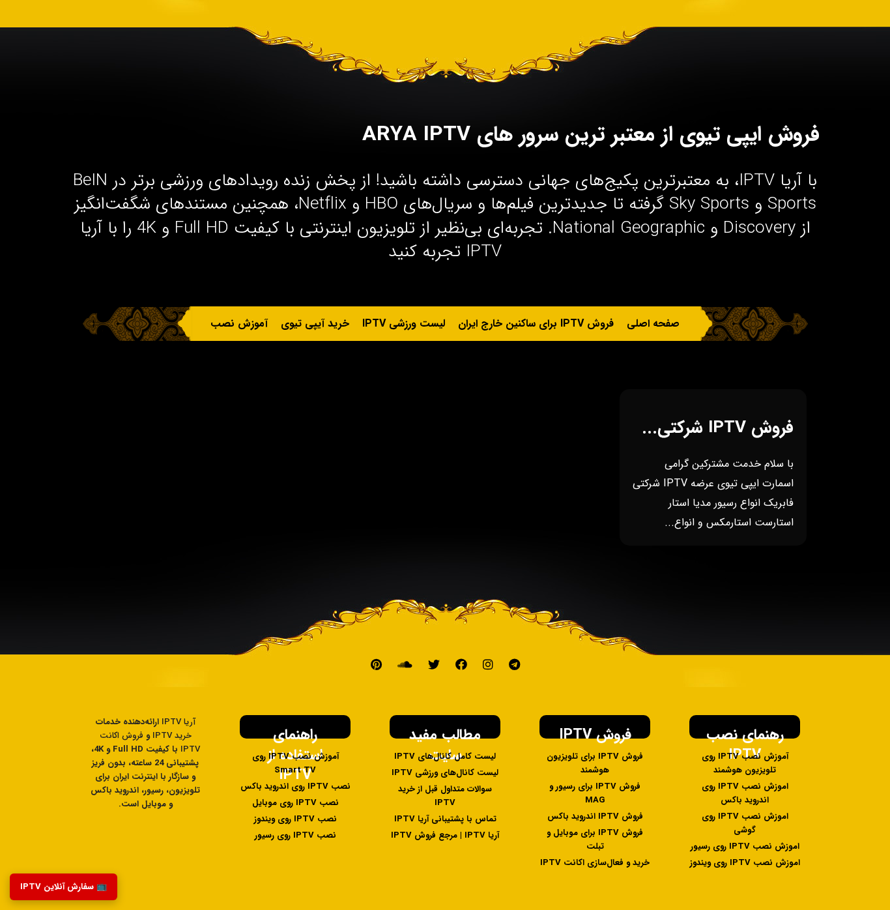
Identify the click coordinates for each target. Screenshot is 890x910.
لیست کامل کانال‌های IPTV (445, 756)
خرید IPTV (513, 358)
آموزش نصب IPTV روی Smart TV (295, 763)
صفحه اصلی (653, 324)
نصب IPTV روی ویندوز (295, 819)
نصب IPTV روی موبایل (295, 803)
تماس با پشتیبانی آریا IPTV (445, 819)
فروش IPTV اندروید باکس (595, 816)
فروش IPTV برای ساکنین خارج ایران (536, 324)
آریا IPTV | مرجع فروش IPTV (445, 835)
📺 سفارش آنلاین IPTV (63, 887)
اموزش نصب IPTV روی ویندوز (745, 863)
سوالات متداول (385, 358)
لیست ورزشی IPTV (403, 324)
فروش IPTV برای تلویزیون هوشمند (595, 763)
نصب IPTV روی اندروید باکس (295, 786)
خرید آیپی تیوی (315, 324)
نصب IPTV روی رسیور (295, 835)
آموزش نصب (239, 324)
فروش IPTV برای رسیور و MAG (594, 793)
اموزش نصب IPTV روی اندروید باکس (745, 793)
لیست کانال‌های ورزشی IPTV (445, 773)
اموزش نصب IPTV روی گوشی (745, 823)
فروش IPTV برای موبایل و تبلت (595, 839)
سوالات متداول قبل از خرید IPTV (445, 796)
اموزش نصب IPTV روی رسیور (745, 846)
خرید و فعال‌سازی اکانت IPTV (595, 863)
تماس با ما (452, 358)
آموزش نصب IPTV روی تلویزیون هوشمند (745, 763)
